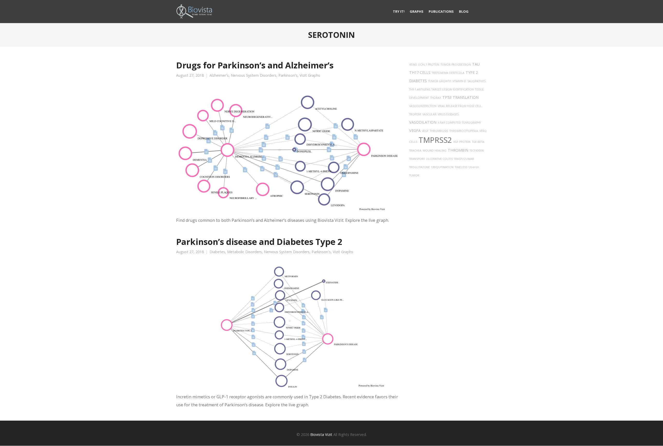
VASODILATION (422, 122)
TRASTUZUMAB (464, 159)
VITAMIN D (459, 81)
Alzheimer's (219, 75)
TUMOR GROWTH (439, 81)
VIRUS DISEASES (448, 114)
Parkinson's (288, 75)
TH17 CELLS (419, 72)
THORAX (435, 98)
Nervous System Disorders (253, 75)
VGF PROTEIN (462, 142)
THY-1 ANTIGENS (419, 89)
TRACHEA (415, 150)
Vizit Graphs (310, 75)
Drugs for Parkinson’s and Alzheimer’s (255, 65)
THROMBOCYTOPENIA (463, 131)
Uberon (474, 167)
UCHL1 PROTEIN (428, 64)
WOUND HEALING (434, 150)
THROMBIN (458, 150)
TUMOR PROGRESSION (456, 64)
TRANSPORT (417, 159)
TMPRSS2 (435, 140)
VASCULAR (429, 114)
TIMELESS (461, 167)
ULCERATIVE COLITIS (439, 159)
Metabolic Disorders (244, 252)
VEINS (413, 64)
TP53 (446, 97)
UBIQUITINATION (442, 167)
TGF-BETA (478, 142)
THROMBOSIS (439, 131)
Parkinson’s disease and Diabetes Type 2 (259, 241)
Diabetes (217, 252)
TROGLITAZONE (419, 167)
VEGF (425, 131)
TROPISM (415, 114)
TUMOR (414, 175)
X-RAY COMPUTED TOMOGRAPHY (459, 122)
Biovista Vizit (321, 434)
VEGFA (415, 130)
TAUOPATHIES (476, 81)
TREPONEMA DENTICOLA (448, 73)
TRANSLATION (466, 97)
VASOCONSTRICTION (422, 106)
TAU (476, 64)
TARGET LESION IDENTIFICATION (452, 89)
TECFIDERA (477, 150)
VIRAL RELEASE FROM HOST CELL (460, 106)
